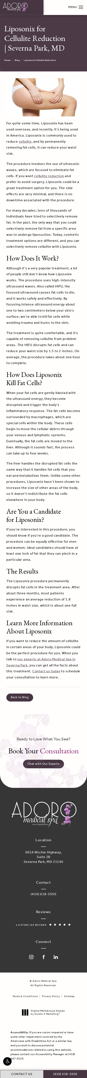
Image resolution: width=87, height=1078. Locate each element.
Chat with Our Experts (43, 764)
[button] (7, 1061)
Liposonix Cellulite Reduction (40, 60)
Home (7, 60)
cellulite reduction (49, 176)
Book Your (43, 746)
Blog (17, 60)
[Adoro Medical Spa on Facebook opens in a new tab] (43, 957)
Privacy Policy (51, 996)
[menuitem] (31, 957)
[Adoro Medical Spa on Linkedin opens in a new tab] (56, 957)
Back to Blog (20, 697)
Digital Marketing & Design (48, 1012)
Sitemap (69, 996)
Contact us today (46, 671)
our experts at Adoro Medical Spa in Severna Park (40, 662)
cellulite (25, 141)
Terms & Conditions (25, 996)
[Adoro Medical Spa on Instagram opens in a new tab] (31, 957)
